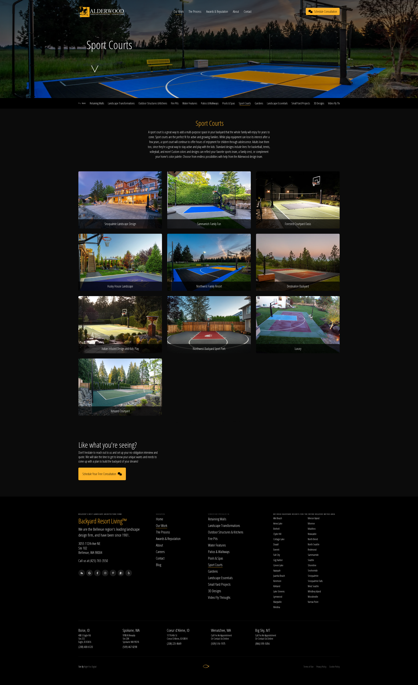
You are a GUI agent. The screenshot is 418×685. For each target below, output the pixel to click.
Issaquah (277, 570)
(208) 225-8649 (174, 643)
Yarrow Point (313, 602)
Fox (89, 666)
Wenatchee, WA (221, 630)
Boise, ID (84, 630)
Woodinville (313, 596)
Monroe (311, 523)
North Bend (313, 539)
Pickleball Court (223, 421)
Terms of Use (309, 666)
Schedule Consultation (325, 11)
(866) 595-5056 (262, 643)
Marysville (277, 602)
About (236, 11)
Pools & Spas (228, 103)
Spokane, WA (131, 630)
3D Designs (319, 103)
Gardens (259, 103)
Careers (160, 551)
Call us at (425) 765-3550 (93, 560)
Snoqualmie (313, 576)
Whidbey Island (314, 591)
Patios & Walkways (210, 103)
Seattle (311, 560)
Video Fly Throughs (337, 103)
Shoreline (312, 565)
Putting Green (178, 421)
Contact (247, 11)
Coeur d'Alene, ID (178, 630)
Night (86, 666)
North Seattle (313, 544)
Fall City (276, 555)
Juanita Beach (279, 576)
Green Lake (278, 565)
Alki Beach (277, 518)
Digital (94, 666)
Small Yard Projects (300, 103)
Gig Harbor (278, 560)
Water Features (189, 103)
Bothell (276, 528)
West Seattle (313, 586)
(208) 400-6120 (85, 646)
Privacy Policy (321, 666)
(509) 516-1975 (218, 643)
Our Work (179, 11)
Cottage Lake (278, 539)
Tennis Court (191, 421)
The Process (195, 11)
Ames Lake (277, 523)
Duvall (276, 544)
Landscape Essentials (277, 103)
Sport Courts (245, 103)
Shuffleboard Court (207, 421)
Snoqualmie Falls (315, 581)
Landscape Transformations (121, 103)
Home (159, 518)
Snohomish (313, 570)
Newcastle (312, 534)
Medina (276, 607)
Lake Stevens (278, 591)
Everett (276, 549)
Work (84, 103)
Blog (158, 564)
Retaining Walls (97, 103)
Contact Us (218, 638)
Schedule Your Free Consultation (99, 474)
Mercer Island (313, 518)
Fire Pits (175, 103)
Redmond (312, 549)
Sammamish (313, 555)
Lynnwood (277, 596)
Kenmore (277, 581)
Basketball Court (239, 421)
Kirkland (276, 586)
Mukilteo (312, 528)
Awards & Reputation (217, 11)
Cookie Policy (334, 666)
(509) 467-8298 (130, 646)
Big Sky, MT (262, 630)
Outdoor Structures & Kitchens (152, 103)
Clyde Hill (277, 534)
